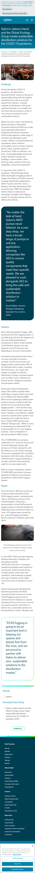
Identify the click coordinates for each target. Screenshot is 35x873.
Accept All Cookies (17, 869)
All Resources (9, 820)
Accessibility (9, 802)
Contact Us (8, 834)
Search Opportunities (11, 799)
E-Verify (7, 808)
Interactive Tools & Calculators (14, 829)
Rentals (7, 763)
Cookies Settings (17, 858)
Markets (7, 751)
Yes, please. (7, 9)
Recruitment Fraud (11, 811)
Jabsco (9, 696)
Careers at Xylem (10, 796)
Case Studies (13, 52)
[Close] (33, 846)
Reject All (17, 864)
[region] (17, 858)
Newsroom (8, 772)
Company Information (12, 784)
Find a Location (10, 826)
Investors (7, 778)
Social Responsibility (11, 781)
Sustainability (9, 775)
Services (7, 760)
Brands (7, 748)
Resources (4, 52)
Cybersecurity (9, 787)
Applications (9, 754)
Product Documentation (12, 831)
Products (7, 757)
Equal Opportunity (10, 805)
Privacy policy (17, 854)
